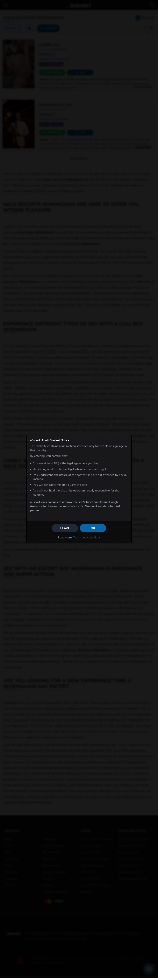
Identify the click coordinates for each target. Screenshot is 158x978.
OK (93, 528)
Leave (65, 528)
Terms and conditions (87, 537)
